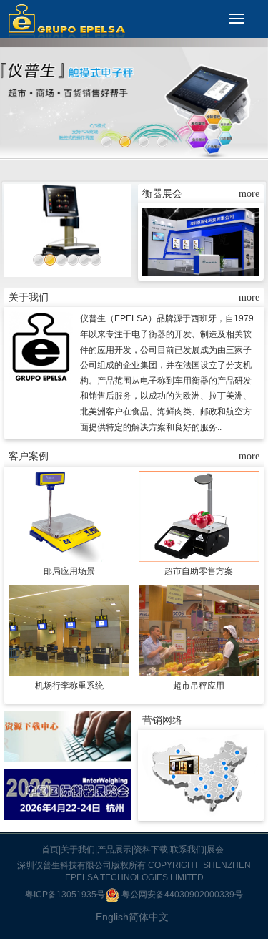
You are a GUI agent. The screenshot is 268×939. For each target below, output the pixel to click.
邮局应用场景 (69, 571)
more (249, 193)
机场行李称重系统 (69, 686)
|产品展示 (113, 850)
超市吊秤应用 (198, 686)
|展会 (214, 850)
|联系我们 (186, 850)
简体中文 (149, 917)
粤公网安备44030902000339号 (181, 895)
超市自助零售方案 (198, 571)
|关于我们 (77, 850)
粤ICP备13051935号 (65, 895)
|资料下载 (149, 850)
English (112, 917)
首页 (50, 850)
